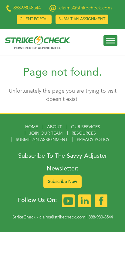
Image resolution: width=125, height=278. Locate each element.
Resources (84, 133)
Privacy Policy (93, 140)
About (54, 127)
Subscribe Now (62, 182)
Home (31, 127)
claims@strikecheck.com (85, 8)
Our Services (85, 127)
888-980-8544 (101, 217)
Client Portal (34, 19)
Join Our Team (45, 133)
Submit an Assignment (82, 19)
